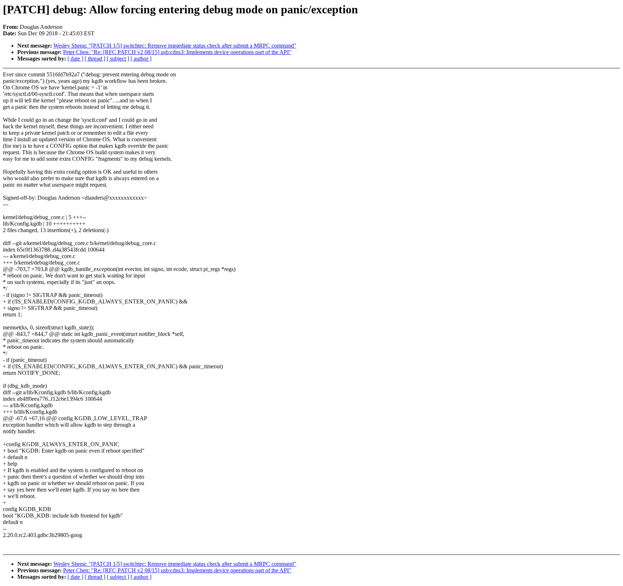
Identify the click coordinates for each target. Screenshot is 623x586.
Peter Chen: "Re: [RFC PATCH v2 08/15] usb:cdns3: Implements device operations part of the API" (177, 52)
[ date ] (75, 59)
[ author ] (141, 59)
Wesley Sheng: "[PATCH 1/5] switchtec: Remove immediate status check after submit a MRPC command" (174, 46)
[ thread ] (95, 59)
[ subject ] (118, 59)
